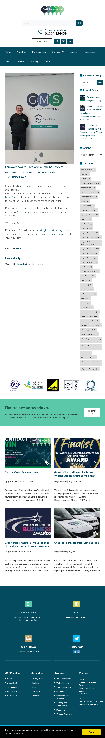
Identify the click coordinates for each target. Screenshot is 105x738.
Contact (48, 61)
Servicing (85, 303)
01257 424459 (92, 704)
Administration (87, 170)
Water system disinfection (90, 347)
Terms (34, 687)
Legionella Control (89, 233)
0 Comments (28, 172)
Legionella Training (89, 258)
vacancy (85, 325)
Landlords (86, 219)
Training (34, 61)
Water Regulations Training (91, 340)
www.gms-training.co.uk (52, 233)
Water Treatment (64, 687)
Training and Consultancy (61, 704)
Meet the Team (39, 52)
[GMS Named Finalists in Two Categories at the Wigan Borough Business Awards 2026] (28, 523)
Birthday (85, 179)
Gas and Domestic (64, 714)
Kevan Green (33, 185)
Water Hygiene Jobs (89, 334)
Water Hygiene (88, 330)
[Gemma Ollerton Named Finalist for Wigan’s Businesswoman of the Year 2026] (77, 453)
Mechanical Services (89, 271)
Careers (20, 61)
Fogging (85, 210)
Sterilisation (86, 307)
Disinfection (87, 206)
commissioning (88, 188)
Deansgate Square (89, 197)
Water (96, 325)
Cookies (35, 683)
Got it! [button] (91, 732)
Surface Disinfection (89, 312)
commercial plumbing (90, 183)
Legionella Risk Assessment (87, 243)
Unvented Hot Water (90, 321)
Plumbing (86, 285)
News (7, 61)
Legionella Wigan (89, 262)
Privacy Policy (37, 679)
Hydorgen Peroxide (89, 215)
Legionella (86, 228)
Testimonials (89, 52)
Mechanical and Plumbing (63, 697)
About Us (21, 52)
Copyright (36, 691)
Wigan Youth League (89, 369)
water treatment (88, 357)
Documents (61, 710)
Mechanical (86, 267)
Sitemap (35, 695)
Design (84, 201)
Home (8, 52)
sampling (85, 298)
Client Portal (42, 41)
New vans (86, 280)
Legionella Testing (89, 253)
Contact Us (92, 412)
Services (56, 52)
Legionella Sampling (90, 249)
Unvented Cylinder (89, 316)
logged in (21, 264)
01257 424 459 (81, 617)
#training (21, 211)
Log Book (60, 691)
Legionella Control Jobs (90, 237)
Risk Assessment (88, 294)
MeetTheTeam (87, 276)
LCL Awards (86, 224)
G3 (95, 210)
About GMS (12, 683)
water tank (86, 353)
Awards (85, 174)
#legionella (46, 230)
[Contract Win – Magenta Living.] (28, 453)
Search (79, 23)
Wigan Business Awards (90, 363)
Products (73, 52)
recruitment (86, 289)
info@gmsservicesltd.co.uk (28, 651)
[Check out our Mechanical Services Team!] (77, 523)
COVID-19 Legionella (90, 192)
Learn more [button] (18, 734)
